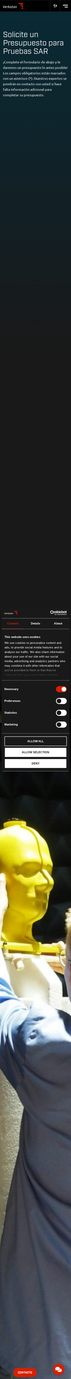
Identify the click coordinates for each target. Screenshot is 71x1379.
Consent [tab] (13, 623)
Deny (36, 763)
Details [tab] (35, 623)
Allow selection (35, 752)
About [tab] (58, 623)
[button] (58, 1369)
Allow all (35, 741)
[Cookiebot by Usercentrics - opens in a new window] (50, 612)
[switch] (61, 701)
